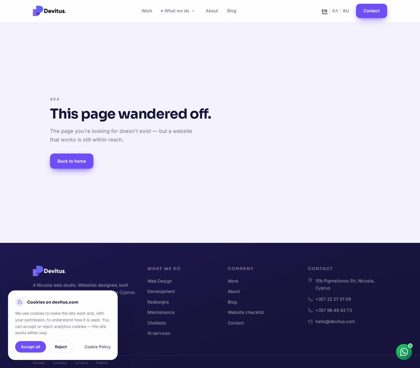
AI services (158, 333)
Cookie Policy (98, 346)
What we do (177, 10)
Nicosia (39, 363)
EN (324, 11)
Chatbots (156, 323)
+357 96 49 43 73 (333, 310)
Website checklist (246, 312)
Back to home (71, 161)
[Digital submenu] (193, 10)
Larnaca (81, 363)
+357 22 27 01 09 (333, 299)
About (212, 10)
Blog (231, 10)
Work (146, 10)
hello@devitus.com (335, 321)
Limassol (60, 363)
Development (161, 291)
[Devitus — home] (49, 11)
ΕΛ (335, 11)
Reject (61, 346)
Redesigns (158, 302)
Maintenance (161, 312)
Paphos (102, 363)
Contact (371, 10)
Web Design (159, 281)
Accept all (30, 346)
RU (346, 11)
